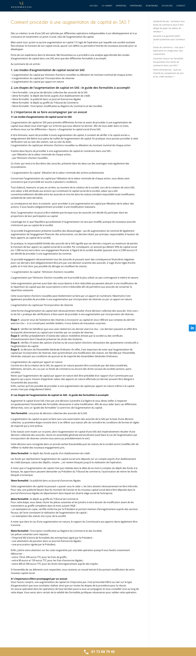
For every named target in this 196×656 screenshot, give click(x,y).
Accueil (94, 6)
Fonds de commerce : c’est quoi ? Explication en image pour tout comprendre (169, 51)
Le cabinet (107, 6)
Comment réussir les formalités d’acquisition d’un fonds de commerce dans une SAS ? (168, 62)
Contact (180, 6)
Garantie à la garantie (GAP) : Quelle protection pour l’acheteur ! (169, 39)
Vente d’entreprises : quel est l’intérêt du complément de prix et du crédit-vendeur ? (168, 73)
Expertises (121, 6)
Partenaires (136, 6)
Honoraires (152, 6)
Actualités (167, 6)
